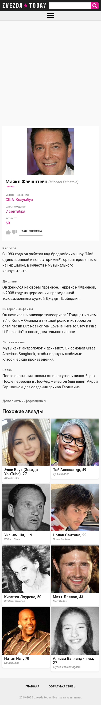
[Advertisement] (50, 73)
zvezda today (24, 5)
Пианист (11, 186)
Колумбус (24, 199)
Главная (32, 686)
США (10, 199)
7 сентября (15, 211)
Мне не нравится (14, 232)
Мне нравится (8, 232)
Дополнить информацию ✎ (24, 401)
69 (8, 223)
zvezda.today (42, 697)
